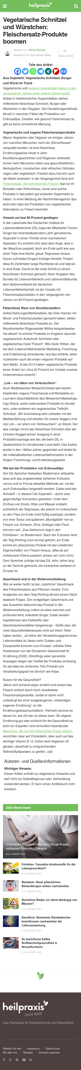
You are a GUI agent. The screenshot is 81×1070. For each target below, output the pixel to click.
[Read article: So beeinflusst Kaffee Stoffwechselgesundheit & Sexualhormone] (11, 942)
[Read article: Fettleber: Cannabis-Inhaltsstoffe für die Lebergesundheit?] (11, 868)
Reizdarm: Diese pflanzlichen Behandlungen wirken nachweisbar (45, 884)
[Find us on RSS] (30, 1060)
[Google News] (63, 71)
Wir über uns (10, 1052)
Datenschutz (53, 1048)
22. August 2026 (32, 873)
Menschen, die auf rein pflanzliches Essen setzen (37, 731)
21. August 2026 (32, 891)
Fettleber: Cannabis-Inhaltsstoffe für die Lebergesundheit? (48, 866)
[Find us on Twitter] (10, 1060)
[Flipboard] (55, 71)
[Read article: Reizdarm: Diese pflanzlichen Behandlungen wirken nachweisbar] (11, 885)
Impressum (33, 1048)
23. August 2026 (16, 854)
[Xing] (48, 71)
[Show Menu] (5, 6)
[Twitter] (25, 71)
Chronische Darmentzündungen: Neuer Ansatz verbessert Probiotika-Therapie (37, 846)
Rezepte (28, 1052)
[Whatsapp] (32, 71)
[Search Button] (76, 6)
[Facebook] (17, 71)
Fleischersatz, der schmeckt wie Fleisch (30, 183)
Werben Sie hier (12, 1048)
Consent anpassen (49, 1052)
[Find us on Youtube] (24, 1060)
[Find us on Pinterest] (17, 1060)
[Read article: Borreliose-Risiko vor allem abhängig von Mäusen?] (11, 903)
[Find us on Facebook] (4, 1060)
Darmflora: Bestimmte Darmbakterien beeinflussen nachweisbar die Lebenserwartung (46, 921)
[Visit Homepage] (40, 6)
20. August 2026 (32, 930)
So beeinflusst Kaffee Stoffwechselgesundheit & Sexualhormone (39, 943)
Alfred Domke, (38, 50)
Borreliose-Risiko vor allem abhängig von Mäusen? (49, 902)
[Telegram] (40, 71)
